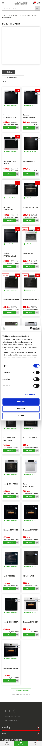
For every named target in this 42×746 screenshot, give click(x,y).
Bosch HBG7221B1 (29, 161)
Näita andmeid (29, 394)
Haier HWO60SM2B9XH (31, 300)
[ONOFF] (21, 3)
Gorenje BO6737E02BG (30, 207)
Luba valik (21, 408)
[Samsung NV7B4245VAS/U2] (31, 97)
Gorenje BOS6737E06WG (28, 485)
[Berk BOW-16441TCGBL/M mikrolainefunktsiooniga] (11, 190)
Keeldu (21, 416)
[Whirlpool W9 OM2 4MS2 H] (11, 143)
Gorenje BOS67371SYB (11, 622)
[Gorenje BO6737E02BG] (31, 190)
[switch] (36, 372)
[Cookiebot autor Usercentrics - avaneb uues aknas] (30, 328)
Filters (9, 72)
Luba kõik (21, 401)
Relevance (12, 78)
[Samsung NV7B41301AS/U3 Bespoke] (11, 97)
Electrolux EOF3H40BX (10, 668)
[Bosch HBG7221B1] (31, 143)
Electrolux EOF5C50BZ (10, 530)
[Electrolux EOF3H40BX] (11, 650)
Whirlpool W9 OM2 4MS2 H (9, 162)
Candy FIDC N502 (9, 576)
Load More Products (22, 691)
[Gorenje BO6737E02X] (11, 466)
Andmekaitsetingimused (12, 716)
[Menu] (4, 3)
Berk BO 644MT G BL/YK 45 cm (9, 439)
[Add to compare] (17, 127)
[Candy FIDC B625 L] (31, 236)
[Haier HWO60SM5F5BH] (11, 282)
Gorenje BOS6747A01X (30, 438)
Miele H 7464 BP (28, 576)
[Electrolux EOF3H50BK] (31, 512)
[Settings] (38, 3)
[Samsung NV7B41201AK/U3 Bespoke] (11, 236)
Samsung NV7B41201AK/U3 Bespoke (9, 256)
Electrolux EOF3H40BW (30, 622)
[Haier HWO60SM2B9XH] (31, 282)
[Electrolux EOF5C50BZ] (11, 512)
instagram (7, 711)
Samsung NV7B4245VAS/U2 (29, 116)
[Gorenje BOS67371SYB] (11, 604)
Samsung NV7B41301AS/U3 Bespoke (9, 117)
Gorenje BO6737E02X (10, 484)
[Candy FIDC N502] (11, 558)
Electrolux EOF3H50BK (30, 530)
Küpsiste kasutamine (12, 720)
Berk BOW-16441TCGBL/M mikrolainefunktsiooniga (11, 210)
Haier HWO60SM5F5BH (11, 300)
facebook (13, 711)
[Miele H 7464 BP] (31, 558)
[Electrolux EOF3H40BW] (31, 604)
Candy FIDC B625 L (29, 253)
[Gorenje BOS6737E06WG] (31, 466)
